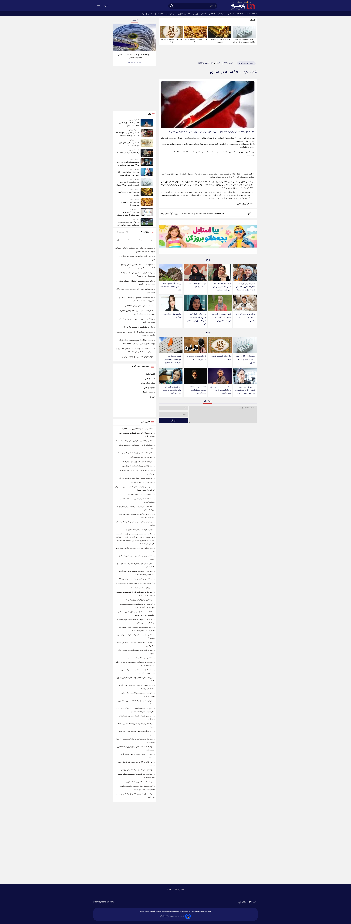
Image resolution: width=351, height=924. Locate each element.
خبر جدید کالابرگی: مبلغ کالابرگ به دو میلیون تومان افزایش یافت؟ (127, 134)
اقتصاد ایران (150, 374)
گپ (254, 902)
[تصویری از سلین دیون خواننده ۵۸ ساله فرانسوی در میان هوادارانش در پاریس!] (245, 376)
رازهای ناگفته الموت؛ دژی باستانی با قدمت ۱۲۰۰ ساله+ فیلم (171, 286)
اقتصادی (240, 13)
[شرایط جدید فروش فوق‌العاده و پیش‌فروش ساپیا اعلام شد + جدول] (170, 345)
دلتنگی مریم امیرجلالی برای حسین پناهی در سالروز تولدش (245, 317)
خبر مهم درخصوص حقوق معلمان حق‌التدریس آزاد (135, 478)
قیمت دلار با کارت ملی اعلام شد (128, 152)
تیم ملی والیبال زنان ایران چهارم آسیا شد (138, 600)
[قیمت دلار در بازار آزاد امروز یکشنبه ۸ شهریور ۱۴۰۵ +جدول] (244, 32)
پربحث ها (120, 232)
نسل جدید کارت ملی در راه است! (141, 588)
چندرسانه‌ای (159, 13)
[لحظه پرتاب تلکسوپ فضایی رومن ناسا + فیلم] (147, 123)
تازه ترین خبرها (149, 392)
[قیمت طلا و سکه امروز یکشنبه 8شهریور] (219, 32)
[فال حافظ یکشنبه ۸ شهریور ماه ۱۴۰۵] (171, 32)
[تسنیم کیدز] (208, 237)
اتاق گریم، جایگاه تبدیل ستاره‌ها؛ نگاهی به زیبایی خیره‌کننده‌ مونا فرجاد (222, 286)
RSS (98, 6)
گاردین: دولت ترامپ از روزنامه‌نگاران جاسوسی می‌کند (134, 453)
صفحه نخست (251, 13)
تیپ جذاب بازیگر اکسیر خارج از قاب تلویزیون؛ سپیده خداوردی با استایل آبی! (196, 319)
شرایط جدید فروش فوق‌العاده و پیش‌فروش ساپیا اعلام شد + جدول (172, 359)
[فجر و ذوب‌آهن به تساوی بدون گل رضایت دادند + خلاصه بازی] (147, 222)
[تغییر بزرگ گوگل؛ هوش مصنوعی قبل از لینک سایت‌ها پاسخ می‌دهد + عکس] (147, 212)
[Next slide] (153, 38)
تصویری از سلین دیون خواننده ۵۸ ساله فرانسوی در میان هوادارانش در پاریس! (244, 390)
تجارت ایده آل (149, 387)
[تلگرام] (167, 213)
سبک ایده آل (150, 378)
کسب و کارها (147, 13)
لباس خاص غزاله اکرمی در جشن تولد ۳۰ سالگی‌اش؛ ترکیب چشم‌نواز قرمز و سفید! (221, 319)
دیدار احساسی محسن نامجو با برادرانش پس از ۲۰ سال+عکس (220, 390)
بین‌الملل (222, 13)
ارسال (173, 420)
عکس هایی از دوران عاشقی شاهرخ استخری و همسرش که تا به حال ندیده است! (245, 286)
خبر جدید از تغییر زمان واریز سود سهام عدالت (129, 144)
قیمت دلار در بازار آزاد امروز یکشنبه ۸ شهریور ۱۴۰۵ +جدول (244, 40)
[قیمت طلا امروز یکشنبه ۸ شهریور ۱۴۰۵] (195, 32)
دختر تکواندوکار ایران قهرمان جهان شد (139, 494)
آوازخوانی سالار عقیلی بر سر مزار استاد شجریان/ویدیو (134, 583)
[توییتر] (162, 213)
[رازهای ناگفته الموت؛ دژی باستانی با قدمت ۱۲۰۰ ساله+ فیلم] (170, 272)
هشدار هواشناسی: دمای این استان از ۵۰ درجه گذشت (134, 441)
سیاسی (231, 13)
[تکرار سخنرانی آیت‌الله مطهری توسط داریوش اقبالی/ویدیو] (195, 376)
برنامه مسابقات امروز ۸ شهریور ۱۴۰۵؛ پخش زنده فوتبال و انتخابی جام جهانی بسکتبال (128, 164)
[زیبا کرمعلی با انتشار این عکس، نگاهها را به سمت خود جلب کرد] (170, 376)
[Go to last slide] (116, 38)
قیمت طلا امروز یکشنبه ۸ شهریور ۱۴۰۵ (195, 40)
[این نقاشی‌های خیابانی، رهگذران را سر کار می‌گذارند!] (134, 37)
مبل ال (152, 396)
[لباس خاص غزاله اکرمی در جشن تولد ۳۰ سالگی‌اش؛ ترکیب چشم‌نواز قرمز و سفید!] (220, 303)
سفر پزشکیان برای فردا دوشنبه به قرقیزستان (137, 466)
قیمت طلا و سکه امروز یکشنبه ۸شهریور (220, 40)
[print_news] (176, 213)
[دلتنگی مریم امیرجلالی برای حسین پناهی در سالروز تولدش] (245, 303)
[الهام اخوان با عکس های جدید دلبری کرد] (195, 272)
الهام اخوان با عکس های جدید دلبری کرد (197, 285)
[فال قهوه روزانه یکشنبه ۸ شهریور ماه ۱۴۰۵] (195, 345)
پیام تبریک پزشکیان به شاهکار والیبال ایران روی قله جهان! (128, 174)
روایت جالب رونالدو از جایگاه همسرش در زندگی (136, 770)
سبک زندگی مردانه (148, 383)
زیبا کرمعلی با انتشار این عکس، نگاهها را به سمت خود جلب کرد (172, 390)
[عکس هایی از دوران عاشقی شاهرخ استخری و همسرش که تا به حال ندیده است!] (245, 272)
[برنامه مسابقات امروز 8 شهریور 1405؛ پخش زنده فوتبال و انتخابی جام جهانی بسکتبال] (147, 162)
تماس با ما (105, 6)
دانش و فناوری (184, 13)
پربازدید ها (145, 232)
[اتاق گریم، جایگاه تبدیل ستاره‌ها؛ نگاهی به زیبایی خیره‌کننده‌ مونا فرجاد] (220, 272)
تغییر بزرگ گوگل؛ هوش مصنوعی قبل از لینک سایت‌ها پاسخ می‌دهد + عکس (128, 214)
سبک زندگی (171, 13)
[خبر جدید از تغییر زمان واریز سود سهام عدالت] (147, 143)
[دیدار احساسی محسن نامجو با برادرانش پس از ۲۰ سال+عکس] (220, 376)
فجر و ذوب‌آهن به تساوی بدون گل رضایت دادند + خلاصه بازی (128, 224)
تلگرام (244, 902)
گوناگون (252, 20)
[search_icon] (172, 6)
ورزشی (195, 13)
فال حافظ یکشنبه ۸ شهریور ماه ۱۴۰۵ (171, 40)
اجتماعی (212, 13)
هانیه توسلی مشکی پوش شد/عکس (172, 316)
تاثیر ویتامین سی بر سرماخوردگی (141, 457)
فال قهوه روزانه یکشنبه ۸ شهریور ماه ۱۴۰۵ (196, 358)
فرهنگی (204, 13)
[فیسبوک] (171, 213)
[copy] (249, 213)
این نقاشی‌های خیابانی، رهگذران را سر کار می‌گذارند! (133, 56)
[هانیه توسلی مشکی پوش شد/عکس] (170, 303)
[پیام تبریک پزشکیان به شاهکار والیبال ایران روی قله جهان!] (147, 172)
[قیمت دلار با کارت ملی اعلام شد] (147, 153)
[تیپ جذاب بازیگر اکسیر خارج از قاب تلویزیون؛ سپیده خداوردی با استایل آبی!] (195, 303)
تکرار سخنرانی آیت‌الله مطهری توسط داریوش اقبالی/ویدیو (198, 390)
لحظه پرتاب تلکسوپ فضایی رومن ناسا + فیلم (129, 124)
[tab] (140, 62)
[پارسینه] (241, 5)
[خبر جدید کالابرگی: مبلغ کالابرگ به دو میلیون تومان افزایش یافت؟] (147, 133)
